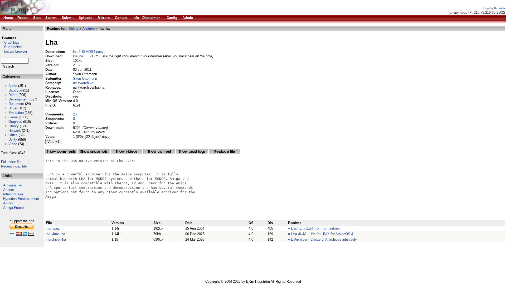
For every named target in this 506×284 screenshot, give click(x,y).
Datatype (15, 90)
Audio (12, 86)
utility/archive (83, 83)
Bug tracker (11, 47)
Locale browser (14, 51)
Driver (12, 108)
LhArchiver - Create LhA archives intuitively (324, 239)
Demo (12, 95)
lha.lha (78, 56)
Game (13, 117)
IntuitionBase (13, 194)
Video (12, 144)
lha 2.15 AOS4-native (89, 52)
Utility (12, 139)
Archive (88, 29)
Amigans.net (12, 185)
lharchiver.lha (56, 239)
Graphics (15, 122)
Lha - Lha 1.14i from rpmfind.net (315, 228)
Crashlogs (10, 42)
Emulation (16, 113)
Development (18, 99)
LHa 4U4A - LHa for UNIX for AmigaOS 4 (322, 234)
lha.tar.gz (53, 228)
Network (14, 131)
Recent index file (14, 166)
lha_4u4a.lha (55, 234)
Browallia (499, 8)
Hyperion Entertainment (21, 199)
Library (13, 126)
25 (75, 114)
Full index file (11, 162)
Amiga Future (13, 208)
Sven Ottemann (85, 78)
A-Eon (8, 203)
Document (16, 104)
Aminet (8, 190)
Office (13, 135)
